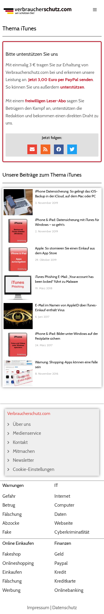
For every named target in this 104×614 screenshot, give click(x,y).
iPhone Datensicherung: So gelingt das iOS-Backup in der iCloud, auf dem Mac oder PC (66, 193)
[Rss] (45, 149)
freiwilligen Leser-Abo (45, 100)
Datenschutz (64, 607)
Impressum (38, 607)
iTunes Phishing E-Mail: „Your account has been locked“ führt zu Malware (64, 279)
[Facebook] (59, 149)
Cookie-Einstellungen (33, 469)
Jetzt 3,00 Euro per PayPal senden (60, 79)
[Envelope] (32, 149)
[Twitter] (72, 149)
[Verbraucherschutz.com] (37, 10)
